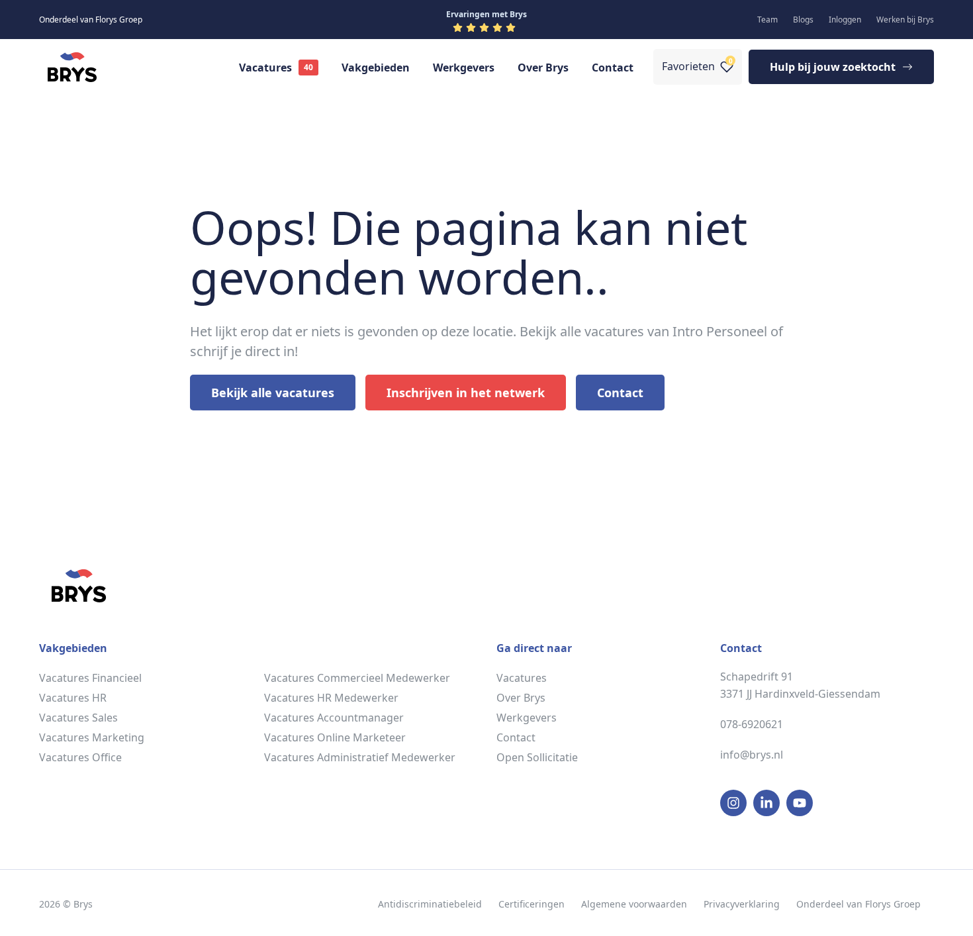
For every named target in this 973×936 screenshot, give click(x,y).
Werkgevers (463, 67)
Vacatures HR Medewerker (331, 697)
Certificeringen (531, 904)
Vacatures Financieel (90, 678)
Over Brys (543, 67)
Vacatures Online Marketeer (335, 737)
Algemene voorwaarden (634, 904)
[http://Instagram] (733, 803)
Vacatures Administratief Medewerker (359, 757)
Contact (612, 67)
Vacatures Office (80, 757)
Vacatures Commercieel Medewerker (357, 678)
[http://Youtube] (799, 803)
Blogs (803, 19)
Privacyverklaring (742, 904)
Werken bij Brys (905, 19)
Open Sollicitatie (537, 757)
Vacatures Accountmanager (334, 717)
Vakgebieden (376, 67)
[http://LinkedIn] (766, 803)
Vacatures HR (73, 697)
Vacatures (265, 67)
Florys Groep (893, 904)
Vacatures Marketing (91, 737)
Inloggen (845, 19)
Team (767, 19)
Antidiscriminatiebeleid (430, 904)
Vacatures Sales (78, 717)
